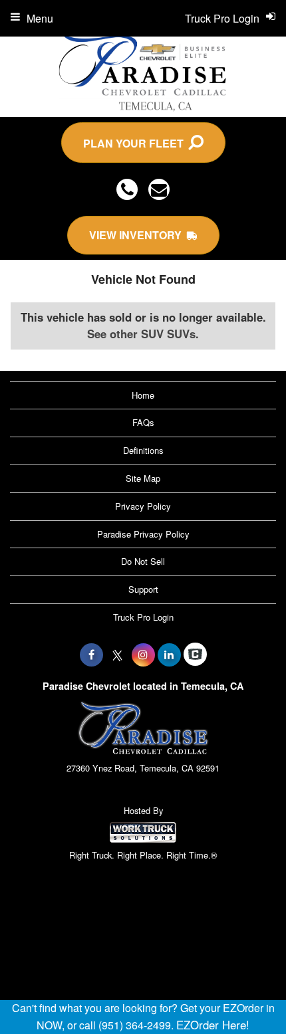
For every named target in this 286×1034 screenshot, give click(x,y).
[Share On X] (117, 654)
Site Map (143, 478)
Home (143, 395)
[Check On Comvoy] (195, 654)
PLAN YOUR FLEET (136, 143)
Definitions (143, 450)
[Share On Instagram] (143, 654)
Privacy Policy (143, 506)
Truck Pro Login (143, 617)
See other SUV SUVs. (143, 334)
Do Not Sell (143, 561)
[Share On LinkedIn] (169, 654)
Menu (40, 18)
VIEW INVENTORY (138, 235)
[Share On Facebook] (91, 654)
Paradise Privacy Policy (143, 534)
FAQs (143, 422)
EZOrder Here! (212, 1025)
